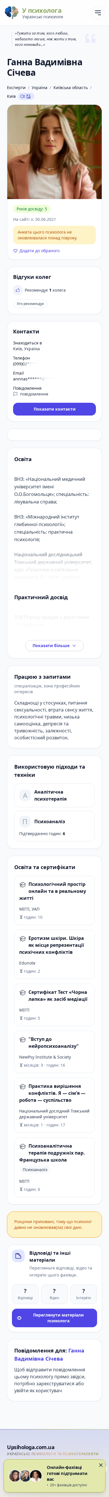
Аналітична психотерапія (50, 795)
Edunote (27, 963)
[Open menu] (98, 12)
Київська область (70, 87)
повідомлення (34, 394)
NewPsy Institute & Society (45, 1057)
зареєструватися (55, 1383)
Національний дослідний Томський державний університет (54, 1113)
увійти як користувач (38, 1390)
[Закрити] (101, 1465)
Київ (11, 96)
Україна (39, 87)
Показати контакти (55, 409)
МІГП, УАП (29, 909)
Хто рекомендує (30, 303)
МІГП (24, 1010)
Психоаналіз (49, 821)
